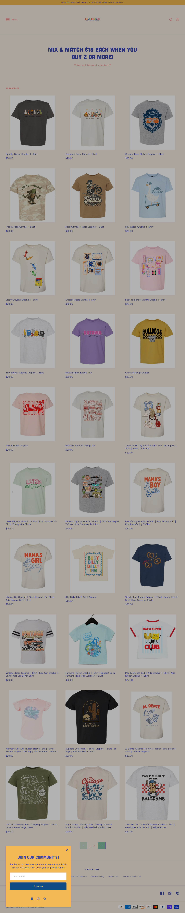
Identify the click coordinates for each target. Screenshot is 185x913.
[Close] (67, 850)
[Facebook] (32, 898)
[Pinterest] (44, 898)
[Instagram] (38, 898)
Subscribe (38, 886)
